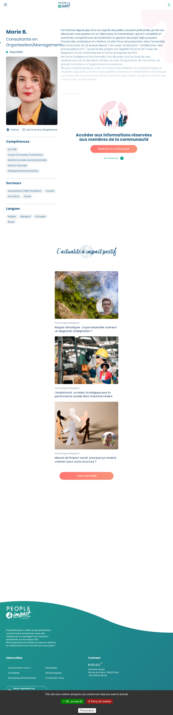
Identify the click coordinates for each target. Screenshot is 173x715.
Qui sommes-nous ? (19, 667)
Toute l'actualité (87, 475)
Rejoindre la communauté (113, 148)
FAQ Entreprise (53, 672)
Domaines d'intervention (22, 678)
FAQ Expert (51, 667)
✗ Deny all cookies (99, 701)
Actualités (14, 672)
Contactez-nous (54, 678)
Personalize (87, 710)
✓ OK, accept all (72, 701)
